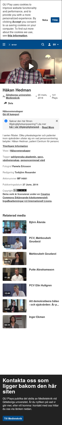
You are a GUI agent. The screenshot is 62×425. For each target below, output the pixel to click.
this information (17, 35)
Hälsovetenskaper (20, 150)
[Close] (56, 120)
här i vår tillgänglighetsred (24, 126)
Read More (48, 127)
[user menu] (49, 44)
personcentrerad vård (33, 160)
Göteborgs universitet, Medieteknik (18, 96)
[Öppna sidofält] (4, 44)
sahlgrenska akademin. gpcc (27, 156)
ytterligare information (15, 145)
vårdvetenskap (11, 160)
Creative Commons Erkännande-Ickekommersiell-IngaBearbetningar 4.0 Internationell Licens (27, 197)
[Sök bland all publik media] (42, 44)
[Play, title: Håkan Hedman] (31, 66)
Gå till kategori (11, 114)
